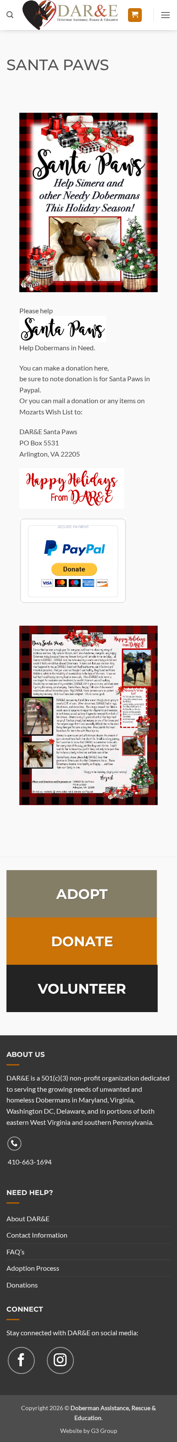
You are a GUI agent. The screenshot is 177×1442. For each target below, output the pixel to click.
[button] (9, 14)
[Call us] (14, 1143)
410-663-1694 (30, 1162)
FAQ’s (15, 1251)
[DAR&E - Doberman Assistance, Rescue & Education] (70, 15)
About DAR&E (27, 1218)
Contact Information (36, 1235)
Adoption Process (32, 1268)
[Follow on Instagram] (60, 1360)
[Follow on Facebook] (21, 1360)
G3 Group (104, 1430)
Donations (22, 1285)
